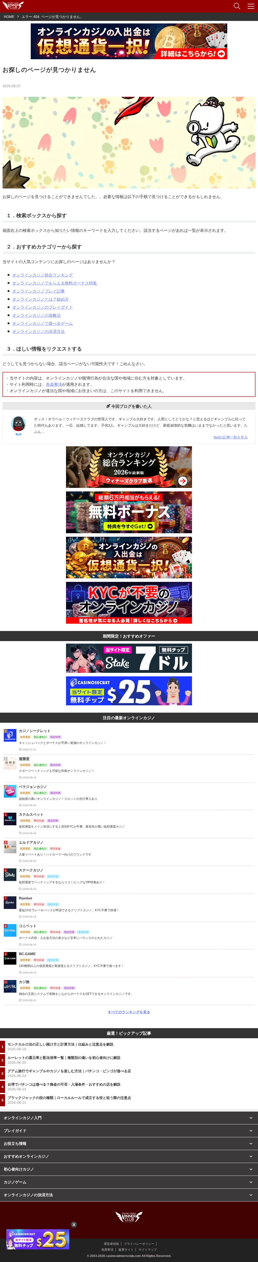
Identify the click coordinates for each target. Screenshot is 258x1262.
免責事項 (54, 384)
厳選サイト (126, 1249)
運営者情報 (111, 1244)
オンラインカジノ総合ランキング (42, 275)
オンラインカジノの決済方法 (38, 331)
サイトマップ (148, 1249)
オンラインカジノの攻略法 (36, 315)
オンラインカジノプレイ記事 (38, 291)
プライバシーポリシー (139, 1244)
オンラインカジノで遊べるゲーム (42, 323)
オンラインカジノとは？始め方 (40, 299)
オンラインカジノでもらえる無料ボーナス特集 (54, 283)
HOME (9, 17)
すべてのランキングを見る (129, 1012)
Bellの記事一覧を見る (231, 437)
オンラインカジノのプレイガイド (42, 307)
